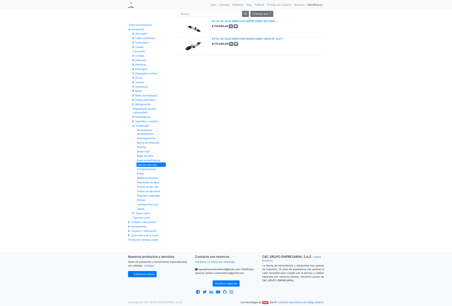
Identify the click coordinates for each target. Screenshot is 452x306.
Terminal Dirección (147, 204)
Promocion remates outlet (143, 239)
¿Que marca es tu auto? (144, 235)
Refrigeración (143, 104)
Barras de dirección (148, 142)
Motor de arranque (146, 95)
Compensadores (146, 169)
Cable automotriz (145, 38)
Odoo (265, 302)
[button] (261, 14)
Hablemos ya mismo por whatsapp (215, 261)
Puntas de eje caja (147, 186)
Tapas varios (142, 213)
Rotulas (141, 199)
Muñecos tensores (147, 177)
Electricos (140, 64)
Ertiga (140, 173)
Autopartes (138, 29)
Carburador (141, 42)
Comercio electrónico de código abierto (300, 302)
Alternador (141, 33)
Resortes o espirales (148, 195)
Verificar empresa (226, 283)
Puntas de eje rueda (148, 191)
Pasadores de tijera (148, 182)
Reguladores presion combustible (144, 110)
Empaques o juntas (146, 73)
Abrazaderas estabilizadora (145, 132)
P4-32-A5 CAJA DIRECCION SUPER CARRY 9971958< (244, 21)
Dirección (140, 60)
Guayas (139, 82)
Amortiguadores (146, 138)
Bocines (141, 146)
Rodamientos (142, 116)
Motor (138, 91)
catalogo (149, 265)
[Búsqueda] (245, 14)
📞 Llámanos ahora (142, 274)
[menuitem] (213, 4)
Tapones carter (141, 217)
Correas (139, 55)
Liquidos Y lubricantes (143, 230)
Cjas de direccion (147, 164)
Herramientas (138, 226)
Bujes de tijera (145, 155)
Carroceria (139, 51)
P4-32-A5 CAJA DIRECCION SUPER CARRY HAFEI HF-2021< (247, 38)
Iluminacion (141, 86)
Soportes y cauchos (146, 121)
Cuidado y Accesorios (143, 222)
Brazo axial (143, 151)
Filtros (138, 77)
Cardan (139, 46)
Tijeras (141, 208)
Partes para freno (145, 99)
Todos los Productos (140, 24)
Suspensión (142, 125)
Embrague (141, 68)
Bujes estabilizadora (148, 160)
